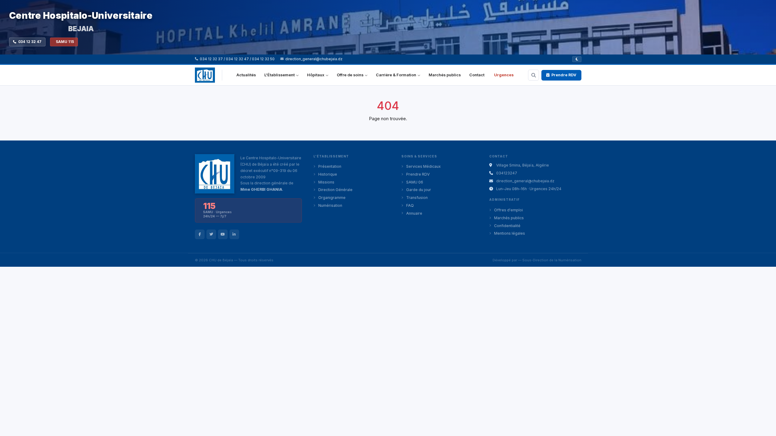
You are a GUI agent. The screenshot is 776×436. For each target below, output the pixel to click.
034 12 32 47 (30, 42)
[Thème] (576, 59)
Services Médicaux (423, 166)
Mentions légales (509, 233)
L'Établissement (279, 75)
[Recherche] (533, 75)
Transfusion (417, 197)
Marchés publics (445, 75)
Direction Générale (335, 189)
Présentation (329, 166)
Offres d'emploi (508, 210)
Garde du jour (418, 189)
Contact (476, 75)
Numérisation (330, 205)
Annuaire (414, 213)
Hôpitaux (315, 75)
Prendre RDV (563, 75)
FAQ (410, 205)
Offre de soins (350, 75)
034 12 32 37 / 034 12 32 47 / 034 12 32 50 (237, 59)
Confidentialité (507, 225)
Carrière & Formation (396, 75)
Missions (326, 182)
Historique (327, 174)
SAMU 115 (65, 42)
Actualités (246, 75)
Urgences (504, 75)
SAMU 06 (414, 182)
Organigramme (332, 197)
